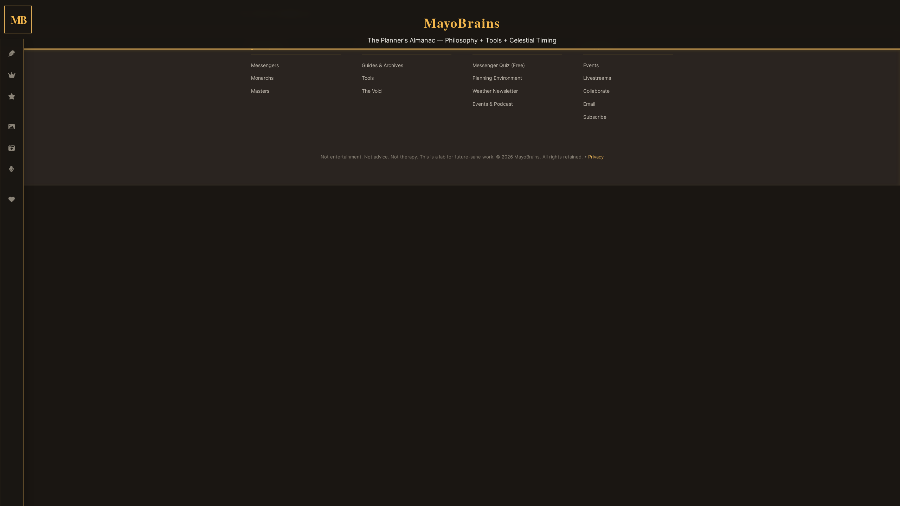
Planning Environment (497, 78)
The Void (372, 91)
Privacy (596, 157)
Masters (260, 91)
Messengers (265, 65)
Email (589, 104)
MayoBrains (462, 22)
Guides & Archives (382, 65)
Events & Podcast (492, 104)
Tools (368, 78)
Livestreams (597, 78)
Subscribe (594, 117)
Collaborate (596, 91)
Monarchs (262, 78)
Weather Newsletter (495, 91)
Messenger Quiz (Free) (498, 65)
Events (591, 65)
